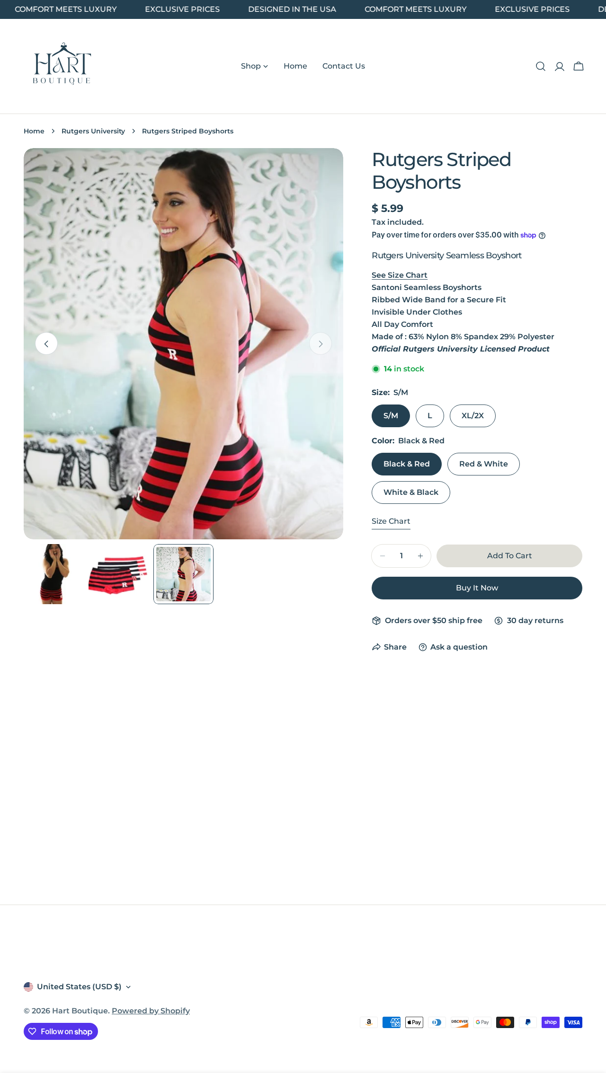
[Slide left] (46, 344)
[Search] (540, 66)
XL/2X (473, 415)
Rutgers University (93, 131)
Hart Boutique (80, 1010)
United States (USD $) (79, 986)
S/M (390, 415)
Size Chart (391, 521)
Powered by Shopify (151, 1010)
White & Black (410, 492)
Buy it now (477, 587)
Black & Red (406, 463)
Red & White (483, 463)
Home (34, 131)
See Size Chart (400, 275)
